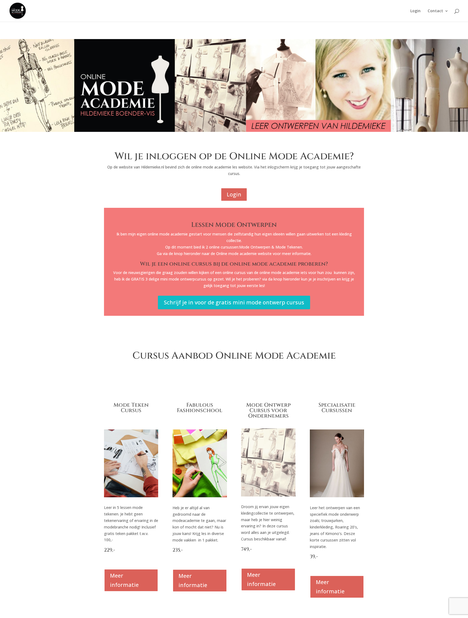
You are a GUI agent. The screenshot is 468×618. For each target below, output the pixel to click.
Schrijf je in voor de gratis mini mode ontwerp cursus (234, 302)
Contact (435, 11)
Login (415, 11)
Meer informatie (124, 580)
